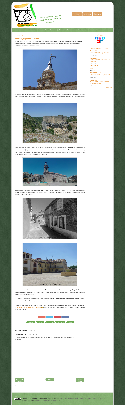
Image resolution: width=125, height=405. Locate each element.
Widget (71, 238)
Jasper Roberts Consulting (65, 238)
